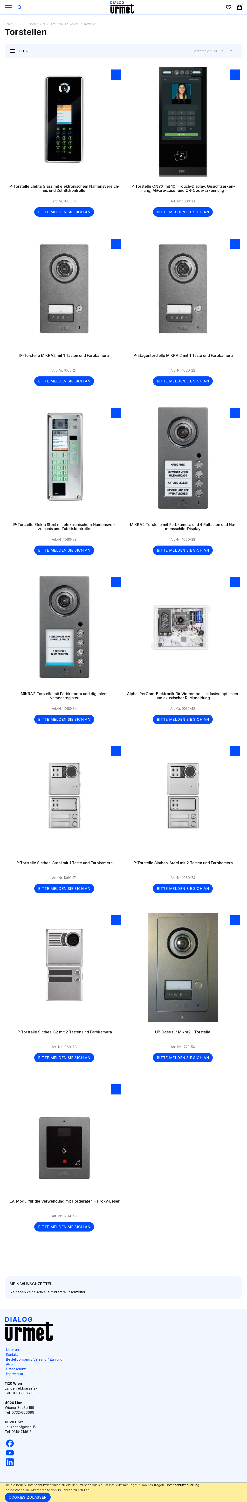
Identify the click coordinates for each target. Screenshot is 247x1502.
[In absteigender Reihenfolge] (231, 51)
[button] (116, 74)
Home (8, 24)
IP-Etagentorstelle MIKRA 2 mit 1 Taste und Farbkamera (183, 293)
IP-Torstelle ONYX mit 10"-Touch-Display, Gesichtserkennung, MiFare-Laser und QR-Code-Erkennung (183, 124)
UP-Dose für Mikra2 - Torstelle (183, 970)
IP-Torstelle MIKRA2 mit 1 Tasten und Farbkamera (64, 293)
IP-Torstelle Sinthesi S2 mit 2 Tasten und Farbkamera (64, 970)
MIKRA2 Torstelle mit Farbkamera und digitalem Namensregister (64, 631)
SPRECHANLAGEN (32, 24)
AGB (9, 1364)
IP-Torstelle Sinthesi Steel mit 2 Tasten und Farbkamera (183, 801)
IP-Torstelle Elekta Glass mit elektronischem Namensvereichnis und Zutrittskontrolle (64, 124)
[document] (123, 1492)
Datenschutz (16, 1369)
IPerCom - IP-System (64, 24)
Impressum (14, 1374)
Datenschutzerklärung (182, 1485)
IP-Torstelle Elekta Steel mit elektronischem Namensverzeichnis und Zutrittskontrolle (64, 462)
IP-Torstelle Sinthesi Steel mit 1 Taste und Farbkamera (64, 801)
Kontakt (12, 1354)
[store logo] (122, 7)
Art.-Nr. (213, 51)
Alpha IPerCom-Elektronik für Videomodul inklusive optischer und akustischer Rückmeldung (183, 631)
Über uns (13, 1350)
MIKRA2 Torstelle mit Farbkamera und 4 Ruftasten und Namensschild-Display (183, 462)
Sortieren (199, 51)
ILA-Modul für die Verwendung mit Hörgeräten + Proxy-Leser (64, 1139)
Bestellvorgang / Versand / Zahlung (34, 1359)
